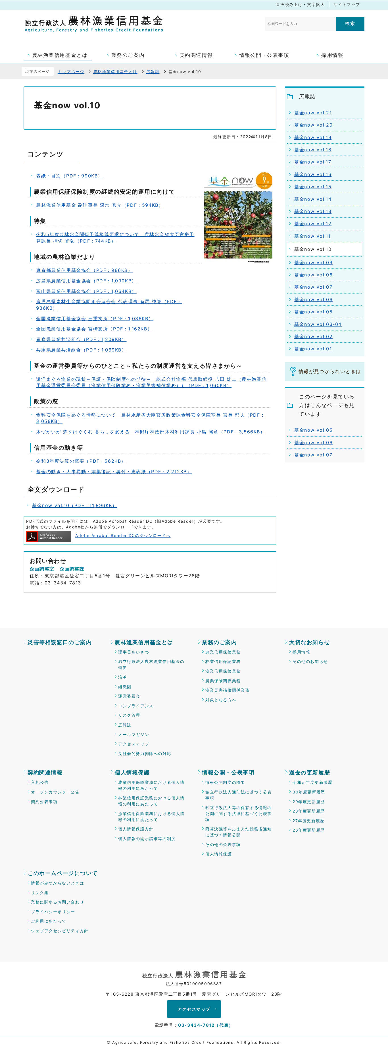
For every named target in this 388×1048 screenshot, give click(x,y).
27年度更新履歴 (309, 820)
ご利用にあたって (48, 921)
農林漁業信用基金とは (115, 71)
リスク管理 (129, 715)
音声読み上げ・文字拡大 (300, 4)
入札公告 (40, 782)
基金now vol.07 (313, 455)
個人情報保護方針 (136, 828)
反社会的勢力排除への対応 (144, 753)
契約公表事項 (44, 801)
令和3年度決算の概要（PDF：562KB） (81, 461)
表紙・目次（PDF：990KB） (69, 176)
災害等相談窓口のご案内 (60, 642)
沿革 (122, 677)
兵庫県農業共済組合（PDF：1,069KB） (81, 350)
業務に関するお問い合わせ (57, 902)
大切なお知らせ (309, 642)
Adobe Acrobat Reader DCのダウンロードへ (123, 535)
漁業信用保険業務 (223, 671)
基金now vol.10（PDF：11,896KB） (74, 505)
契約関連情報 (45, 772)
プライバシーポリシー (53, 911)
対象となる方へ (220, 699)
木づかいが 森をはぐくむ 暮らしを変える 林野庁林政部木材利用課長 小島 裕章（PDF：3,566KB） (150, 432)
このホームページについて (63, 873)
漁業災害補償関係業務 (227, 690)
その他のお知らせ (310, 661)
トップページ (71, 71)
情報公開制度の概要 (225, 782)
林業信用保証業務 (223, 661)
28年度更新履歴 (309, 811)
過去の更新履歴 (309, 772)
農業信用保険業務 (223, 652)
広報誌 (153, 71)
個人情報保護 (132, 772)
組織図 (125, 686)
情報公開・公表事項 (228, 772)
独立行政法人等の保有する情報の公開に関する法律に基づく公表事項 (238, 813)
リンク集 (40, 892)
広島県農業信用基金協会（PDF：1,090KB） (86, 281)
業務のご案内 (219, 642)
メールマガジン (133, 734)
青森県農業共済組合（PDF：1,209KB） (81, 339)
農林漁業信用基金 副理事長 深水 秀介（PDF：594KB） (99, 205)
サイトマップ (346, 4)
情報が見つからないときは (330, 371)
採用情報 (301, 652)
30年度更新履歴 (309, 791)
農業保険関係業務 (223, 680)
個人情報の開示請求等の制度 (147, 838)
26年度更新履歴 (309, 830)
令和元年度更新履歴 (312, 782)
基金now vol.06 (313, 442)
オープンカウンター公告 (55, 791)
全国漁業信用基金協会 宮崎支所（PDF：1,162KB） (94, 329)
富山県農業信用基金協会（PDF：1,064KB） (86, 291)
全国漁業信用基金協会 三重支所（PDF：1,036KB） (94, 318)
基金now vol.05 (313, 430)
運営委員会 (129, 696)
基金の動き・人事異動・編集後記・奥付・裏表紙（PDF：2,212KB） (114, 471)
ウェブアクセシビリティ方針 (60, 930)
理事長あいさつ (133, 652)
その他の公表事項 (223, 844)
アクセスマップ (133, 743)
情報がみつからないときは (57, 882)
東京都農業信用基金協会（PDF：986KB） (84, 270)
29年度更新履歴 (309, 801)
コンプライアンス (136, 705)
